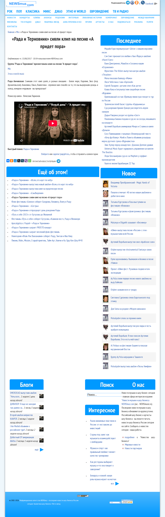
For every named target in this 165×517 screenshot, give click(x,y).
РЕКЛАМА (138, 21)
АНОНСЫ (47, 17)
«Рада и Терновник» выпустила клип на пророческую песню (37, 188)
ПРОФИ (88, 21)
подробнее (129, 437)
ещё (36, 449)
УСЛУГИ (150, 21)
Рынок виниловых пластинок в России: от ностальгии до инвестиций (103, 424)
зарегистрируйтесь (61, 154)
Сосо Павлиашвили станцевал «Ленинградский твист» (127, 133)
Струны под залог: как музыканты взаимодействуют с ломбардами (103, 438)
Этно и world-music (16, 73)
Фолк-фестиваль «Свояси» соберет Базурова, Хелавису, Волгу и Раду (41, 201)
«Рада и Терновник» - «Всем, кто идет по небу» (32, 180)
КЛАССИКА (32, 11)
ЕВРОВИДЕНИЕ (99, 11)
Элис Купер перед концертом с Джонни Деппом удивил (128, 144)
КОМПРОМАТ (111, 17)
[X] (18, 160)
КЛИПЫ (37, 17)
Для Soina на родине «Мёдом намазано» (128, 308)
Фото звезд (56, 504)
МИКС (47, 11)
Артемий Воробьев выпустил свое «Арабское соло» (133, 241)
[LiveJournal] (22, 160)
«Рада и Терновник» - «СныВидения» (27, 193)
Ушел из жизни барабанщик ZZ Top (119, 163)
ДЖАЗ (58, 11)
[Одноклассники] (11, 160)
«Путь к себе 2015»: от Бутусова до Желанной (31, 214)
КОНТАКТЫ (12, 26)
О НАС (111, 21)
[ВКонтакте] (8, 160)
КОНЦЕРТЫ (25, 17)
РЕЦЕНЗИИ (60, 17)
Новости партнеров (133, 448)
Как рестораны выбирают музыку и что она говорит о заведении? (102, 465)
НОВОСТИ (11, 17)
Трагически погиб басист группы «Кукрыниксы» (124, 104)
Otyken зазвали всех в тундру (124, 289)
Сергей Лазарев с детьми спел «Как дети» (122, 85)
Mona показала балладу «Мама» (118, 78)
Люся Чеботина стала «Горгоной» (118, 81)
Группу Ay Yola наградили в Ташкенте (127, 356)
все (112, 483)
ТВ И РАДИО (121, 11)
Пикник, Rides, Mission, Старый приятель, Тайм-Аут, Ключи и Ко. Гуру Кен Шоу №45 (47, 240)
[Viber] (26, 160)
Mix (17, 32)
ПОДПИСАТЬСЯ (123, 21)
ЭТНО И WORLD (76, 11)
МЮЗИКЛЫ (12, 21)
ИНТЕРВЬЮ (74, 17)
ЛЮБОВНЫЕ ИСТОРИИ (92, 17)
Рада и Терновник (31, 149)
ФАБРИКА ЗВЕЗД (51, 21)
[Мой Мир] (15, 160)
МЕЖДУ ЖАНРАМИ (146, 17)
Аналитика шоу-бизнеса (42, 504)
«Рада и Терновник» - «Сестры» (25, 205)
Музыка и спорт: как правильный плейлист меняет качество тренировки (102, 451)
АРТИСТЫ (100, 21)
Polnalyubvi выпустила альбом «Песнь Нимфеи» (131, 366)
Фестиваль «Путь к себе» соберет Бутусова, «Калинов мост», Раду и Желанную (45, 218)
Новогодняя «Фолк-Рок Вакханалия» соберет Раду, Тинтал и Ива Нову (41, 236)
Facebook (149, 3)
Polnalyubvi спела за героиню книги (126, 318)
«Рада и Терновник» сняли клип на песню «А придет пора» (36, 197)
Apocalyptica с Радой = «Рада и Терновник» (30, 223)
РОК (10, 11)
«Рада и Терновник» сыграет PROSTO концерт (31, 227)
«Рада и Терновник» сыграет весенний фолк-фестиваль (35, 231)
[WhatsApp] (29, 160)
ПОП (19, 11)
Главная (11, 32)
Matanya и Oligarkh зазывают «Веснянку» (129, 222)
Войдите (45, 154)
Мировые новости (132, 444)
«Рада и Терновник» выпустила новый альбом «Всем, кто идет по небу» (42, 184)
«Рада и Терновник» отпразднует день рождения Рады (35, 210)
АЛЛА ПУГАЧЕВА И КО (72, 21)
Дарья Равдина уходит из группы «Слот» (122, 115)
